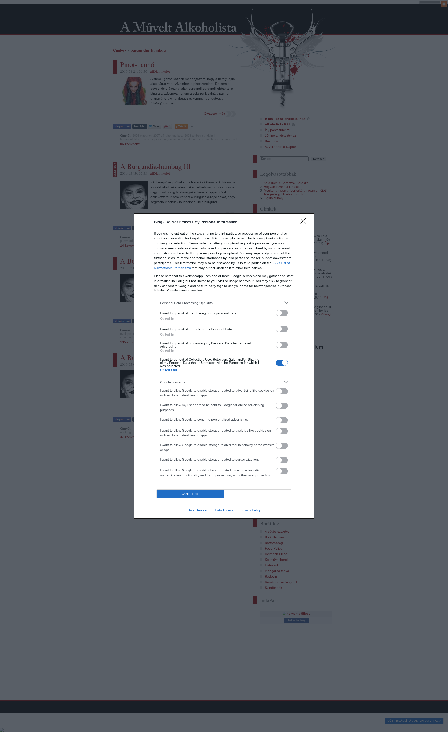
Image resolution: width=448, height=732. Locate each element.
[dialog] (224, 366)
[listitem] (224, 302)
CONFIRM (190, 494)
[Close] (304, 222)
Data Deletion (198, 510)
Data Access (224, 510)
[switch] (282, 313)
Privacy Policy (250, 510)
